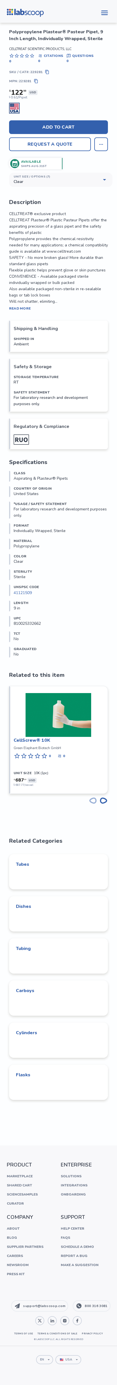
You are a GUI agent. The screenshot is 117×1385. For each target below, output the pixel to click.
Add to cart (58, 127)
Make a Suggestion (80, 1265)
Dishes (23, 906)
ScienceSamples (22, 1194)
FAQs (65, 1237)
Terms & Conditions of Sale (57, 1333)
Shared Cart (19, 1185)
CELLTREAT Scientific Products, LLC (40, 49)
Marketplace (20, 1176)
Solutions (71, 1176)
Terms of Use (23, 1333)
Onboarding (73, 1194)
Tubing (23, 948)
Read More (20, 308)
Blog (12, 1237)
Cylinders (26, 1033)
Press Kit (16, 1274)
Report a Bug (74, 1256)
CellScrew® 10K (32, 740)
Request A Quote (50, 144)
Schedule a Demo (77, 1246)
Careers (15, 1256)
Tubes (22, 864)
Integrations (74, 1185)
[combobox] (44, 1359)
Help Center (72, 1228)
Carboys (25, 991)
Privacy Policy (92, 1333)
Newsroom (18, 1265)
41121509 (23, 592)
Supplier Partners (25, 1246)
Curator (15, 1203)
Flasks (23, 1075)
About (13, 1228)
